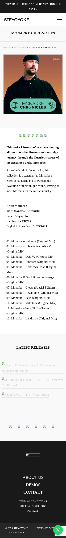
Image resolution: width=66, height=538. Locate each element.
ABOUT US (33, 477)
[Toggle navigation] (59, 19)
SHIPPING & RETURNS (33, 506)
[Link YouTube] (45, 135)
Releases (19, 47)
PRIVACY (33, 510)
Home (7, 47)
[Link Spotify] (24, 135)
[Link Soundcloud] (41, 135)
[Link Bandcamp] (29, 135)
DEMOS (33, 484)
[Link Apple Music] (33, 135)
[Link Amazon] (37, 135)
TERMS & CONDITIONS (33, 501)
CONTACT (33, 492)
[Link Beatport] (20, 135)
